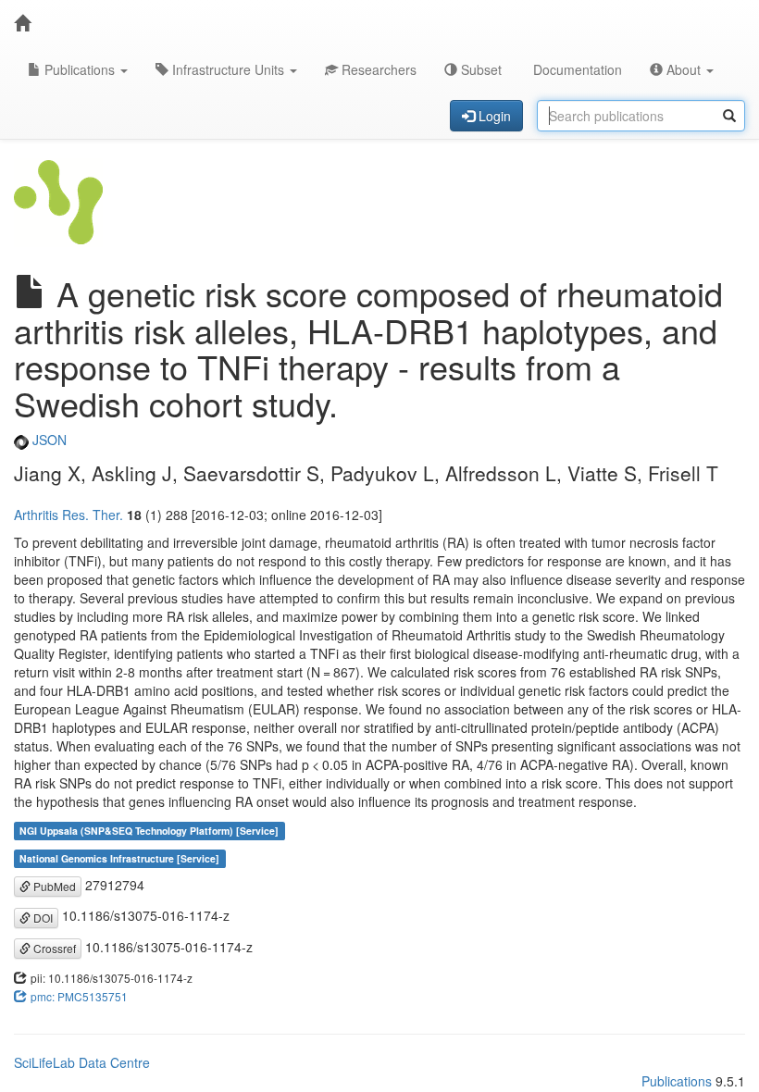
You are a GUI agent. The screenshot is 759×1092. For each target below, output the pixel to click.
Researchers (377, 69)
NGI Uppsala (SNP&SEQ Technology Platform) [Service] (149, 831)
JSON (48, 439)
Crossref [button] (53, 948)
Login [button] (493, 115)
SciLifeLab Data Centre (82, 1062)
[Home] (22, 23)
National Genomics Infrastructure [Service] (119, 858)
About (683, 69)
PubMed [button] (53, 886)
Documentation (575, 69)
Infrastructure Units (228, 69)
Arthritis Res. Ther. (68, 514)
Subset (479, 69)
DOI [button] (42, 917)
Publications (79, 69)
